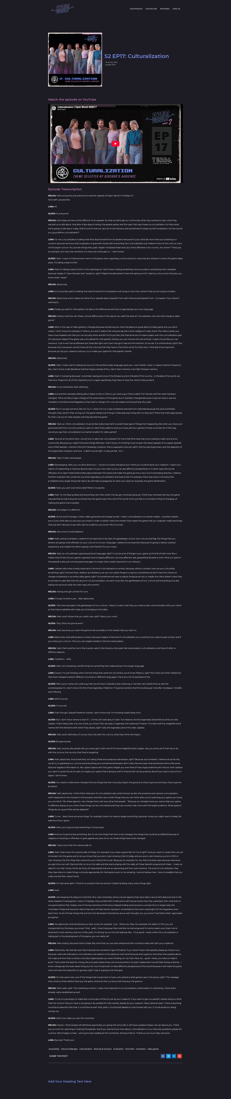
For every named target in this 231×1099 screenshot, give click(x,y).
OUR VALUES (151, 9)
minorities (129, 1049)
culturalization (85, 1049)
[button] (163, 1056)
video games (153, 1049)
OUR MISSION (136, 9)
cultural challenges (69, 1049)
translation (141, 1049)
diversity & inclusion (103, 1049)
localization (118, 1049)
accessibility (54, 1049)
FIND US (176, 9)
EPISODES (165, 9)
